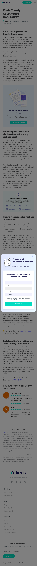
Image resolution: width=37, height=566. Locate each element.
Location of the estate (10, 292)
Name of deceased (9, 280)
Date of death (8, 286)
